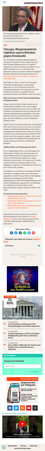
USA (5, 45)
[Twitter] (16, 408)
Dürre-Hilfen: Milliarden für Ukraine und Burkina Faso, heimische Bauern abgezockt (24, 347)
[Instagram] (35, 408)
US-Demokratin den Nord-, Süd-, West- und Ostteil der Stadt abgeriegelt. (21, 76)
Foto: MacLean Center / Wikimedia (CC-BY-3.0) (14, 41)
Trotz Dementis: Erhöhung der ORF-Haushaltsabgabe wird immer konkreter (24, 325)
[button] (4, 2)
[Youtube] (28, 408)
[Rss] (22, 408)
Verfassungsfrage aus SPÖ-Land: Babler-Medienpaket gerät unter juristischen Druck (24, 335)
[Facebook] (10, 408)
